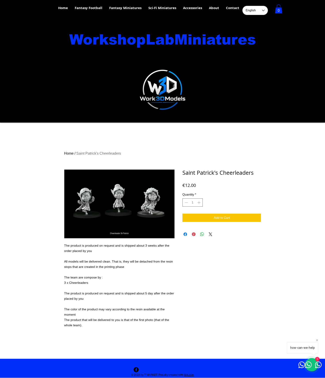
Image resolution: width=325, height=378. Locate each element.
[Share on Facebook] (185, 234)
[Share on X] (210, 234)
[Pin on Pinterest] (193, 234)
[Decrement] (186, 202)
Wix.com (189, 374)
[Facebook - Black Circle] (136, 369)
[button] (278, 8)
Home (69, 153)
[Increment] (199, 202)
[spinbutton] (193, 202)
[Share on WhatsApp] (202, 234)
